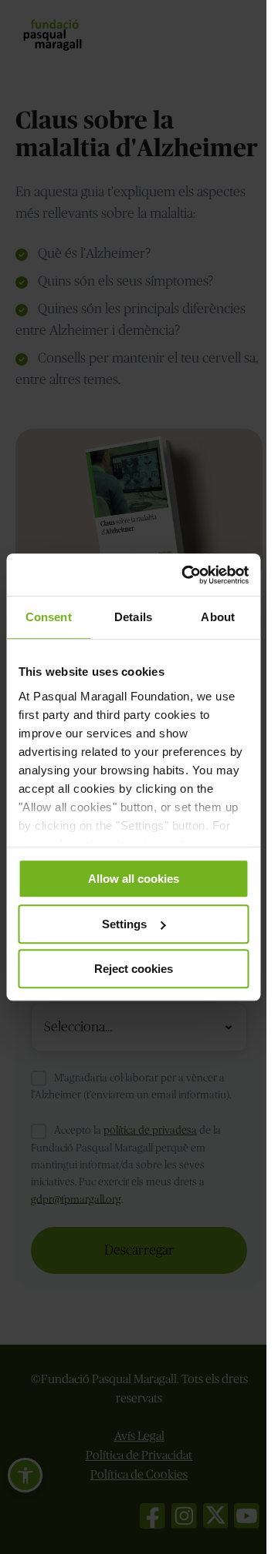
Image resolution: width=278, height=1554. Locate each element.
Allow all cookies (133, 878)
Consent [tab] (48, 616)
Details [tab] (133, 616)
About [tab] (218, 616)
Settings (124, 924)
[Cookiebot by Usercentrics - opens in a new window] (186, 575)
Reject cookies (133, 968)
